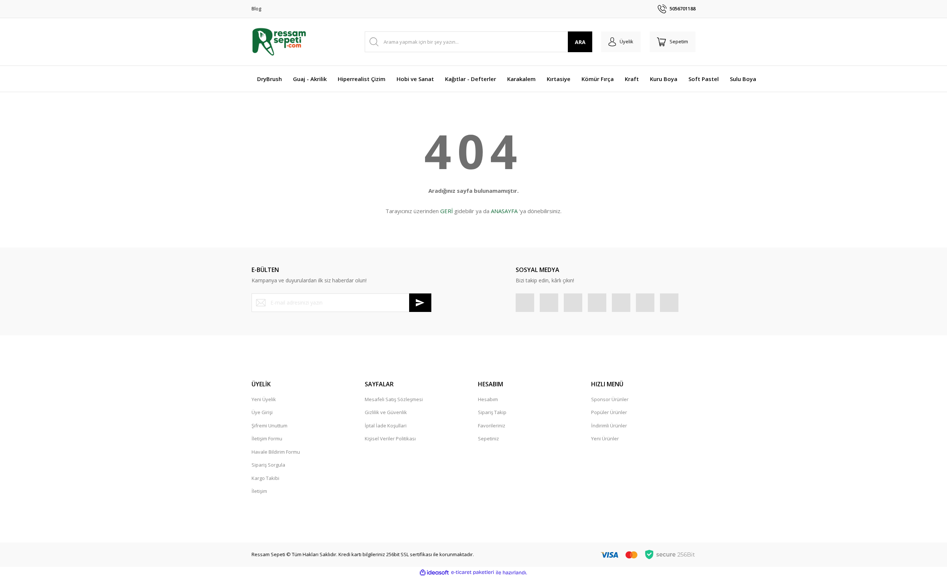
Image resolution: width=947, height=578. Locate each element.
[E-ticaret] (472, 572)
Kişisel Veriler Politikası (390, 438)
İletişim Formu (267, 438)
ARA (580, 42)
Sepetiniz (488, 438)
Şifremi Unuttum (269, 425)
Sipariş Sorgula (268, 464)
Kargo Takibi (265, 478)
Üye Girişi (262, 412)
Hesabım (488, 399)
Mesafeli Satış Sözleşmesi (394, 399)
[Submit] (420, 302)
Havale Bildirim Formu (276, 451)
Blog (256, 8)
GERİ (446, 211)
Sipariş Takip (492, 412)
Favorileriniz (491, 425)
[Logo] (279, 42)
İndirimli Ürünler (609, 425)
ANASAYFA (504, 211)
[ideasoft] (434, 572)
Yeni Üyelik (264, 399)
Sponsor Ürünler (609, 399)
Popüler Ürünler (609, 412)
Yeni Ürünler (605, 438)
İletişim (259, 491)
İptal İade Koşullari (386, 425)
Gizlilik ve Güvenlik (386, 412)
